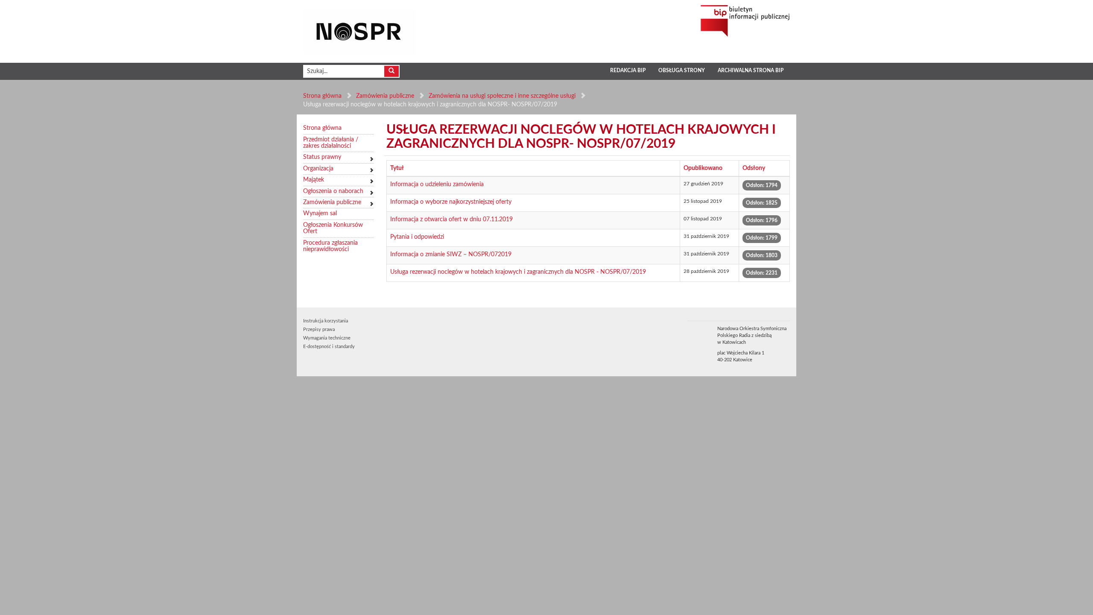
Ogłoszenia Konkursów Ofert (333, 228)
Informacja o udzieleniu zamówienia (437, 184)
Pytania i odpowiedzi (417, 237)
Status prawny (322, 157)
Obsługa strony (681, 70)
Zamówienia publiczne (385, 96)
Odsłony (753, 168)
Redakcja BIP (628, 70)
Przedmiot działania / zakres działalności (330, 143)
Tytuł (397, 168)
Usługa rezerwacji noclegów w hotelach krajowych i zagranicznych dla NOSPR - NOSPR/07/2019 (518, 272)
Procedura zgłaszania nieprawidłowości (330, 246)
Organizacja (318, 169)
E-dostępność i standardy (329, 346)
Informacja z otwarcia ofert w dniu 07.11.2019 (451, 220)
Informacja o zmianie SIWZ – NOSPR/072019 (450, 255)
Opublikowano (703, 168)
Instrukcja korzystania (325, 321)
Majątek (313, 180)
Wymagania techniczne (327, 338)
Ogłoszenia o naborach (333, 191)
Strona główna (322, 96)
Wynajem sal (320, 214)
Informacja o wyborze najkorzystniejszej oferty (450, 202)
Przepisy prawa (319, 329)
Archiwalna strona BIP (750, 70)
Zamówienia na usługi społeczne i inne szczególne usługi (502, 96)
